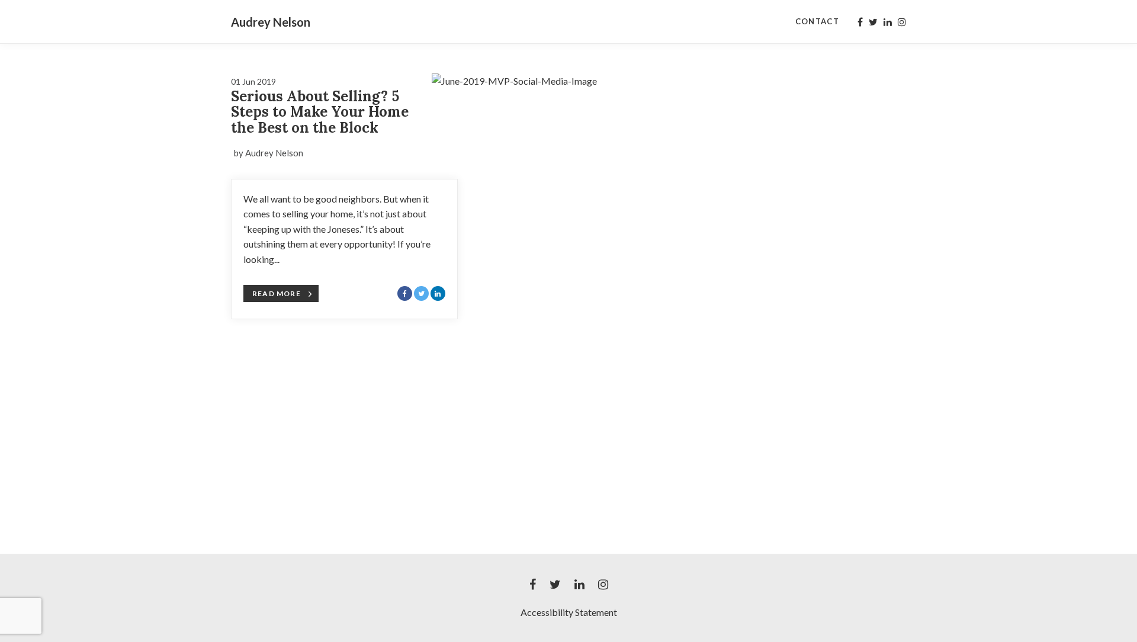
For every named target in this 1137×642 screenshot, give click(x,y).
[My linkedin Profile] (888, 22)
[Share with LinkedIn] (438, 293)
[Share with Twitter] (421, 293)
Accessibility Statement (569, 612)
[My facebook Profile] (860, 22)
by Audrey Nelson (268, 152)
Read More (276, 293)
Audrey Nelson (270, 22)
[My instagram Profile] (902, 22)
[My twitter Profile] (873, 22)
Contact (817, 21)
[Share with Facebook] (404, 293)
